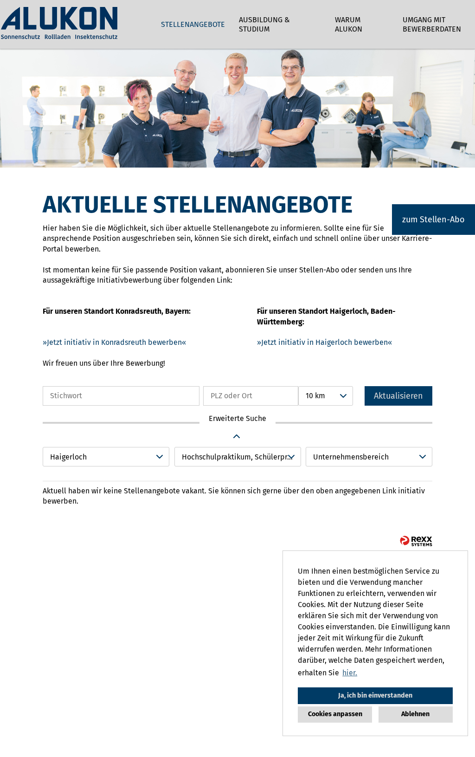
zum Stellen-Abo (433, 219)
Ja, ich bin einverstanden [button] (375, 695)
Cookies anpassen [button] (335, 714)
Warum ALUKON (348, 24)
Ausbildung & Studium (264, 24)
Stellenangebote (193, 24)
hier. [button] (349, 672)
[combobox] (325, 396)
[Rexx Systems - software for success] (416, 541)
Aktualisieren (398, 396)
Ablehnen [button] (415, 714)
